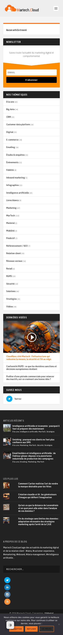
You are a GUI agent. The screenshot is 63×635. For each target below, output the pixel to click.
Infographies (12, 185)
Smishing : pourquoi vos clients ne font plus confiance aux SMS (33, 441)
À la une (10, 102)
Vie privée (46, 629)
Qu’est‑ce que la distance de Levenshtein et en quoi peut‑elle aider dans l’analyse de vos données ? (38, 508)
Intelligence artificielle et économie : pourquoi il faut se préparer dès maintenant (35, 427)
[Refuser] (59, 624)
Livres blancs (12, 200)
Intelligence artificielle (17, 193)
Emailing (10, 147)
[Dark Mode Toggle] (10, 625)
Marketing (11, 208)
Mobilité (10, 231)
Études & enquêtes (15, 155)
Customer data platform (18, 124)
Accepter (16, 629)
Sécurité (10, 284)
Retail (9, 268)
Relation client (13, 253)
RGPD (9, 276)
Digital (9, 132)
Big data (10, 109)
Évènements (12, 162)
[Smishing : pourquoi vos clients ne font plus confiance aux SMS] (7, 441)
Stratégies (11, 299)
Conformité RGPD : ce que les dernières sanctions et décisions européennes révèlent (31, 367)
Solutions (10, 291)
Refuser (31, 629)
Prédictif (10, 238)
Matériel (10, 223)
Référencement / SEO (17, 246)
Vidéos (9, 306)
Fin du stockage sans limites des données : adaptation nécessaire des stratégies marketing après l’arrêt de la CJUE (38, 521)
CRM (8, 117)
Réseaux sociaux (14, 261)
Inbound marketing (15, 177)
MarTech (10, 215)
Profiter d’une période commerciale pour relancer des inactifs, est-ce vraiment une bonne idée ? (30, 377)
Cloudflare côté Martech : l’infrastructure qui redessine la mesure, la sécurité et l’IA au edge (28, 357)
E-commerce (12, 140)
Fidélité (10, 170)
